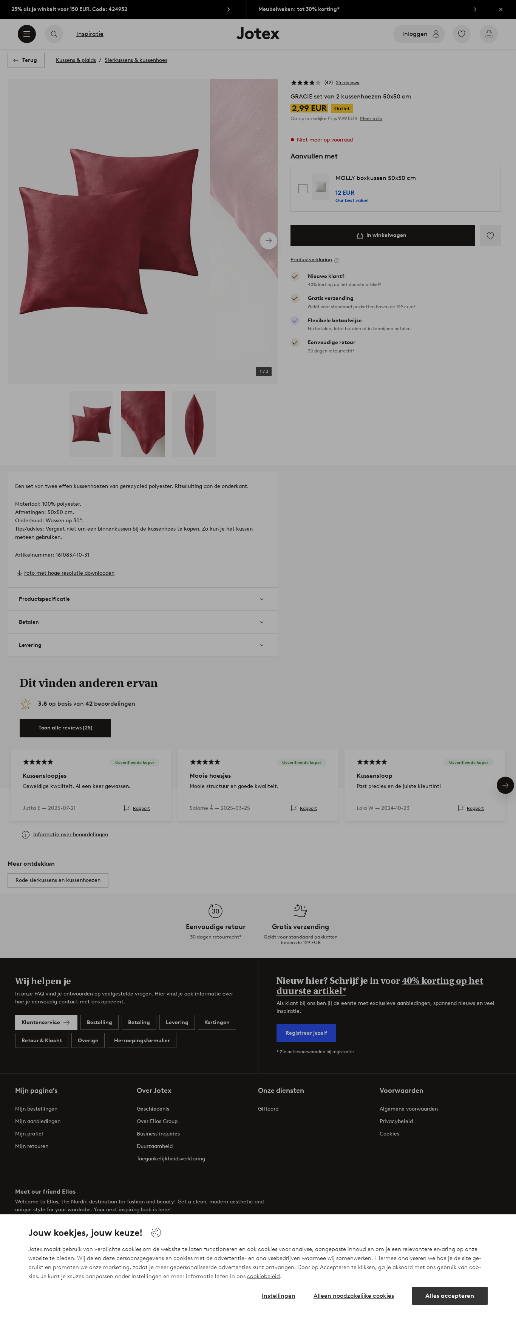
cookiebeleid (263, 1276)
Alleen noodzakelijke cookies (354, 1295)
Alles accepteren (449, 1295)
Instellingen (278, 1295)
